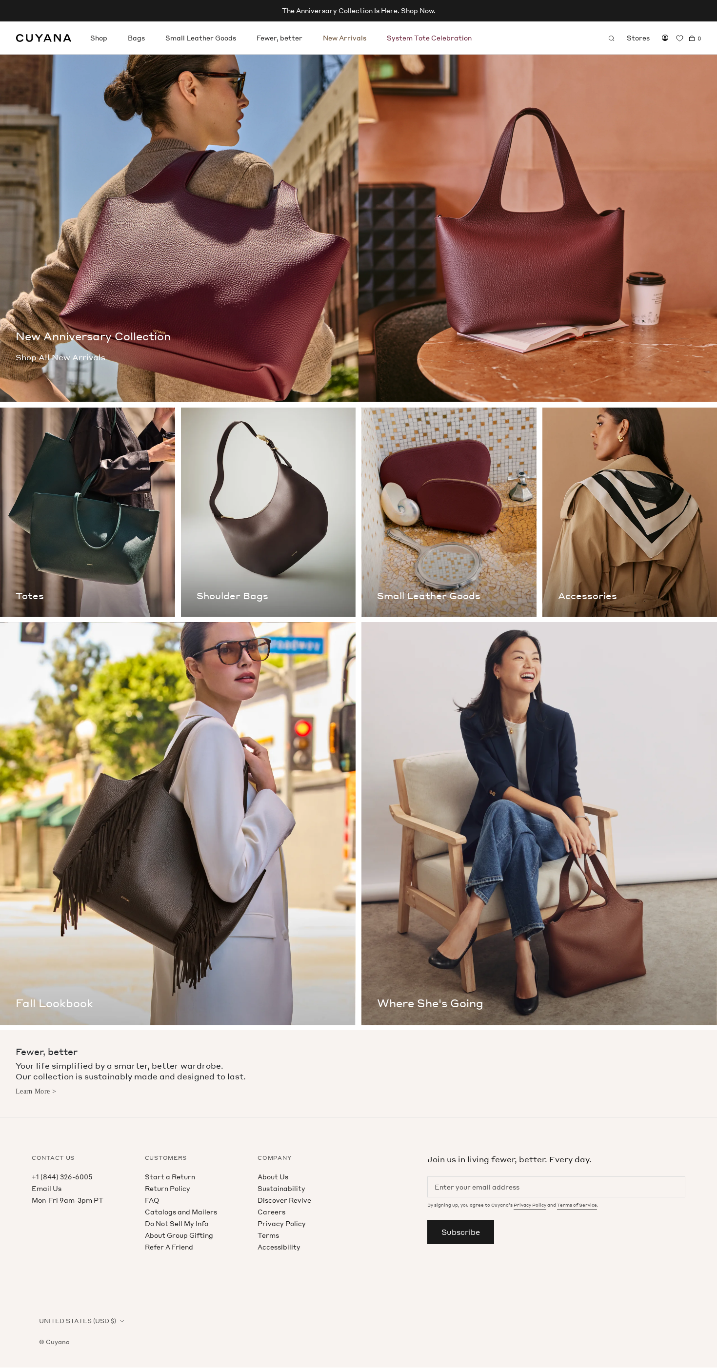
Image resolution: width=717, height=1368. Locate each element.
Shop (98, 38)
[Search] (612, 38)
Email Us (46, 1188)
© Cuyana (54, 1342)
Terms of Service (577, 1205)
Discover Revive (284, 1200)
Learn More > (36, 1091)
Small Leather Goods (200, 38)
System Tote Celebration (429, 38)
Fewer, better (279, 38)
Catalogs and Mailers (181, 1212)
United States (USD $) (77, 1321)
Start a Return (170, 1177)
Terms (268, 1235)
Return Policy (167, 1188)
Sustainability (281, 1188)
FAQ (152, 1200)
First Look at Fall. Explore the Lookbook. (358, 10)
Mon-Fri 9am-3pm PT (67, 1200)
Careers (271, 1212)
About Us (273, 1177)
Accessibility (279, 1247)
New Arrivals (344, 38)
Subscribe (460, 1232)
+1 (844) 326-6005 (62, 1177)
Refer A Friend (169, 1247)
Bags (136, 38)
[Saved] (680, 38)
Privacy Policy (282, 1223)
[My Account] (665, 38)
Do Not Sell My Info (176, 1223)
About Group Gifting (179, 1235)
